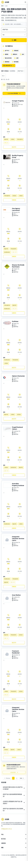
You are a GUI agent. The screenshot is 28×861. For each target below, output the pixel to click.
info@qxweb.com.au (6, 829)
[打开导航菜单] (25, 2)
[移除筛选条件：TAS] (4, 75)
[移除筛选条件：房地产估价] (23, 71)
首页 (2, 6)
